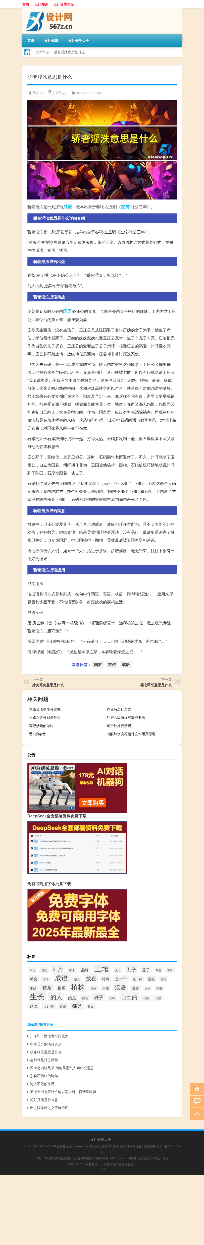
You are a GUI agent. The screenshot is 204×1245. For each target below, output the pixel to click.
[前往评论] (196, 1101)
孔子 (131, 969)
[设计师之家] (48, 9)
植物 (94, 988)
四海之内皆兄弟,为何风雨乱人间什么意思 (62, 1067)
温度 (135, 987)
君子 (72, 970)
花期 (146, 998)
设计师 (48, 1006)
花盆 (158, 998)
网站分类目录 (98, 1146)
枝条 (47, 987)
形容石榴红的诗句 (44, 1075)
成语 (67, 206)
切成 (44, 970)
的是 (72, 997)
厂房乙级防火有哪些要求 (126, 717)
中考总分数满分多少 (45, 1043)
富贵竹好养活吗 (119, 725)
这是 (63, 1006)
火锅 (147, 988)
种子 (98, 997)
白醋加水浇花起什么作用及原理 (131, 733)
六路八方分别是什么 (44, 717)
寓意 (158, 970)
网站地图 (136, 1146)
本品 (33, 988)
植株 (78, 986)
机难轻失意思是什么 (45, 1051)
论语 (33, 1006)
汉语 (120, 987)
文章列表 (43, 51)
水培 (105, 988)
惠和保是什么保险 (44, 1059)
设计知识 (41, 3)
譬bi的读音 (37, 733)
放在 (91, 978)
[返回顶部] (196, 1113)
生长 (37, 996)
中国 (32, 970)
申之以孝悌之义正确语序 (49, 1107)
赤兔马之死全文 (119, 709)
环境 (159, 988)
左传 (125, 206)
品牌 (85, 969)
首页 (25, 3)
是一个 (121, 979)
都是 (77, 1005)
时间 (105, 978)
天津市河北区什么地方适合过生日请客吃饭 (63, 1091)
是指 (163, 979)
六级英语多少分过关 (44, 709)
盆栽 (85, 998)
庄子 (46, 979)
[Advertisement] (102, 1210)
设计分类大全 (63, 3)
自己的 (129, 997)
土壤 (102, 968)
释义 (91, 1006)
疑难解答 (150, 1146)
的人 (56, 996)
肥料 (112, 998)
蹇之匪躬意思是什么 (156, 684)
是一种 (137, 979)
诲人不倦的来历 (42, 1083)
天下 (118, 970)
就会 (33, 978)
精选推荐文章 (118, 1146)
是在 (151, 978)
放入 (77, 979)
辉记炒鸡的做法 (41, 725)
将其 (170, 970)
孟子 (146, 969)
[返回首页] (196, 1088)
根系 (61, 987)
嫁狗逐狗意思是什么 (48, 684)
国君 (67, 311)
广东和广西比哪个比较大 (49, 1035)
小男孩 (102, 1169)
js (41, 93)
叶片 (58, 969)
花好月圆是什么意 (44, 1099)
